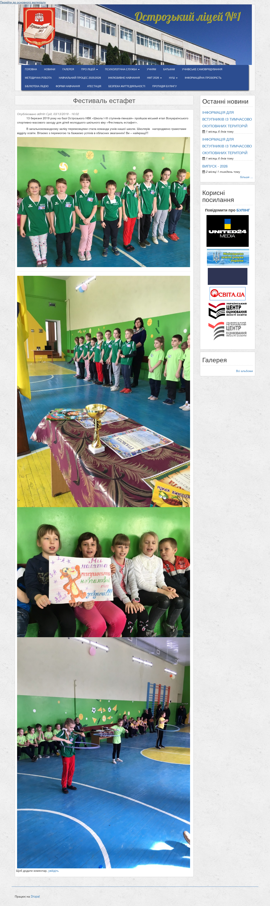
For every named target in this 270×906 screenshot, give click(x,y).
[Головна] (40, 28)
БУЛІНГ (243, 210)
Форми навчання (68, 86)
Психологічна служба (121, 69)
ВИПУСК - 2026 (215, 166)
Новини (49, 69)
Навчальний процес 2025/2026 (80, 77)
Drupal (35, 896)
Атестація (94, 86)
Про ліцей (88, 69)
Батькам (169, 69)
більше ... (246, 177)
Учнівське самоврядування (202, 69)
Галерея (68, 69)
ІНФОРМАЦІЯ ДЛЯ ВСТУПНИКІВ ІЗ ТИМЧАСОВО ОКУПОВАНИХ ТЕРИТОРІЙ (227, 119)
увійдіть (53, 870)
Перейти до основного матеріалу (23, 2)
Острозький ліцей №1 (187, 13)
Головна (31, 69)
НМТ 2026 (153, 77)
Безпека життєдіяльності (126, 86)
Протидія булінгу (164, 86)
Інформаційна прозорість (203, 77)
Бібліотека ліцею (37, 86)
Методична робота (38, 77)
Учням (151, 69)
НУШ (172, 77)
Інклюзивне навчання (124, 77)
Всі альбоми (244, 371)
